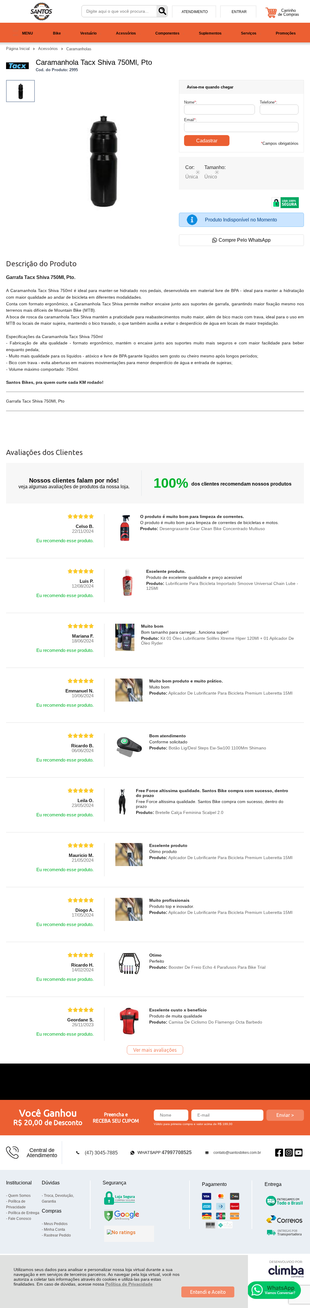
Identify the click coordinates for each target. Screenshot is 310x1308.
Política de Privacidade (129, 1284)
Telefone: (268, 102)
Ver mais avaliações (155, 1050)
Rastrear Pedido (57, 1235)
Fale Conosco (19, 1219)
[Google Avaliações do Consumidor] (129, 1234)
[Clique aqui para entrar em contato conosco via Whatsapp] (274, 1290)
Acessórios (48, 48)
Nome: (190, 102)
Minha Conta (54, 1229)
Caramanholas (78, 49)
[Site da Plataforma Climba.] (286, 1269)
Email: (190, 120)
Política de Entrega (23, 1213)
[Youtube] (298, 1152)
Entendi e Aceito (208, 1292)
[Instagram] (289, 1152)
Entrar (239, 12)
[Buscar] (162, 11)
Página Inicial (18, 48)
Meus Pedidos (56, 1224)
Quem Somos (19, 1195)
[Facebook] (279, 1152)
